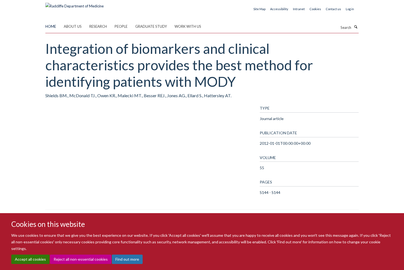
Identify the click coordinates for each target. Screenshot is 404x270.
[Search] (356, 27)
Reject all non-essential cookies (81, 259)
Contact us (333, 9)
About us (73, 26)
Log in (350, 9)
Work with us (188, 26)
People (121, 26)
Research (98, 26)
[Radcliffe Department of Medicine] (74, 4)
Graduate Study (151, 26)
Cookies (315, 9)
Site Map (259, 9)
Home (50, 26)
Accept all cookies (30, 259)
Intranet (299, 9)
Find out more (127, 259)
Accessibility (279, 9)
